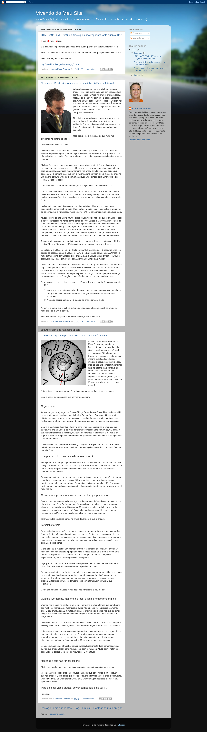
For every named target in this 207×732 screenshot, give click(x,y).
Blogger (121, 725)
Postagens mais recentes (56, 708)
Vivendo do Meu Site (59, 13)
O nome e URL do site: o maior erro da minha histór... (149, 63)
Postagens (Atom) (57, 714)
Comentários (138, 38)
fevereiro (138, 53)
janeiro (137, 75)
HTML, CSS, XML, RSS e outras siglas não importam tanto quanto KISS (81, 35)
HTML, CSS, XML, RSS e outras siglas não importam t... (148, 57)
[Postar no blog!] (103, 69)
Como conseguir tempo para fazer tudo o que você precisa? (74, 335)
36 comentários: (88, 321)
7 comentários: (88, 699)
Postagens (137, 33)
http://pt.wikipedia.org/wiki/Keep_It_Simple (60, 64)
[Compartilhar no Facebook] (109, 69)
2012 (134, 50)
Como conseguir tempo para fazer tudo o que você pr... (149, 69)
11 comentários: (88, 69)
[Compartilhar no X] (106, 69)
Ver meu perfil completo (139, 140)
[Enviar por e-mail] (101, 69)
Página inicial (82, 708)
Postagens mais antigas (108, 708)
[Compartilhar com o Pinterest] (111, 69)
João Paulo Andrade (141, 108)
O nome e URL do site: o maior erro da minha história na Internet (77, 83)
